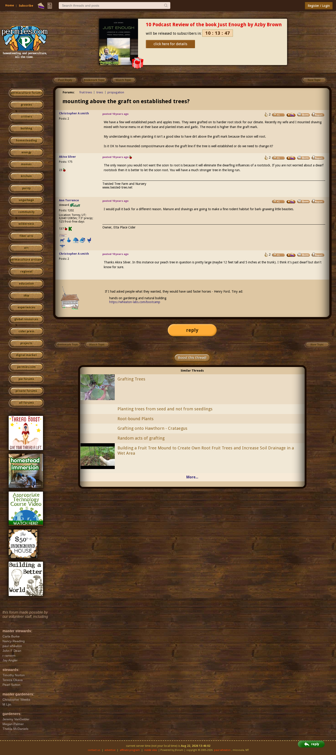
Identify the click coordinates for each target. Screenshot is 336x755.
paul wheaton (222, 750)
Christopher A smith (74, 113)
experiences (26, 307)
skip (26, 295)
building (26, 128)
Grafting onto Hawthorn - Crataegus (152, 428)
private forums (26, 391)
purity (26, 188)
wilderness (26, 223)
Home (9, 5)
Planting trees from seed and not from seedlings (165, 408)
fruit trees (85, 92)
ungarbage (26, 200)
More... (192, 477)
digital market (26, 355)
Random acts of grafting (141, 438)
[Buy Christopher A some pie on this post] (291, 115)
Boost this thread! (192, 358)
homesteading (26, 140)
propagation (115, 92)
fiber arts (26, 236)
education (26, 283)
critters (26, 116)
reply (192, 330)
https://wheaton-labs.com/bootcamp (134, 302)
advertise (109, 750)
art (26, 247)
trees (99, 92)
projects (26, 343)
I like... (63, 235)
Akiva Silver (67, 156)
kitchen (26, 176)
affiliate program (130, 750)
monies (26, 164)
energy (26, 152)
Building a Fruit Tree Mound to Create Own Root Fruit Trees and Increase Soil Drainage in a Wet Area (205, 451)
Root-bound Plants (135, 418)
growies (26, 104)
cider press (26, 331)
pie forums (26, 379)
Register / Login (319, 6)
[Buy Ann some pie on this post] (291, 201)
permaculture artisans (26, 259)
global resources (26, 319)
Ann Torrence (69, 200)
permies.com (26, 367)
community (26, 212)
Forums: (69, 92)
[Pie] (41, 6)
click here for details (170, 44)
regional (26, 271)
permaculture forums (26, 92)
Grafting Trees (131, 379)
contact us (94, 750)
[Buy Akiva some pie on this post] (291, 158)
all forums (26, 402)
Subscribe (26, 5)
